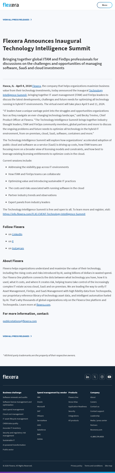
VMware (40, 416)
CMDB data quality (10, 423)
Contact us (94, 406)
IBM (38, 397)
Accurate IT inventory (12, 428)
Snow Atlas (73, 402)
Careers (93, 402)
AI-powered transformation (14, 445)
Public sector (8, 449)
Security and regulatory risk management (14, 434)
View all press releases (16, 19)
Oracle (39, 402)
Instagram (18, 248)
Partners (93, 425)
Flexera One (73, 397)
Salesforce (41, 429)
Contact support (97, 411)
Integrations (73, 416)
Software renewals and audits (15, 397)
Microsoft (41, 406)
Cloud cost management (13, 414)
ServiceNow (42, 420)
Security (71, 411)
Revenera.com (96, 429)
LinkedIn (17, 234)
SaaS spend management (13, 409)
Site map (108, 465)
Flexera (36, 86)
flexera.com (43, 304)
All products (73, 420)
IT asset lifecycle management (15, 418)
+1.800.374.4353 (97, 436)
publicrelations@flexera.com (20, 321)
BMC (39, 434)
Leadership (95, 416)
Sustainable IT (9, 440)
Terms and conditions (94, 465)
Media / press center (98, 420)
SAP (38, 411)
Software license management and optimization (17, 403)
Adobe (40, 439)
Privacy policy (76, 465)
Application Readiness (77, 406)
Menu (104, 5)
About (93, 397)
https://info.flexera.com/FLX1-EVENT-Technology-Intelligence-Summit (44, 214)
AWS (39, 425)
